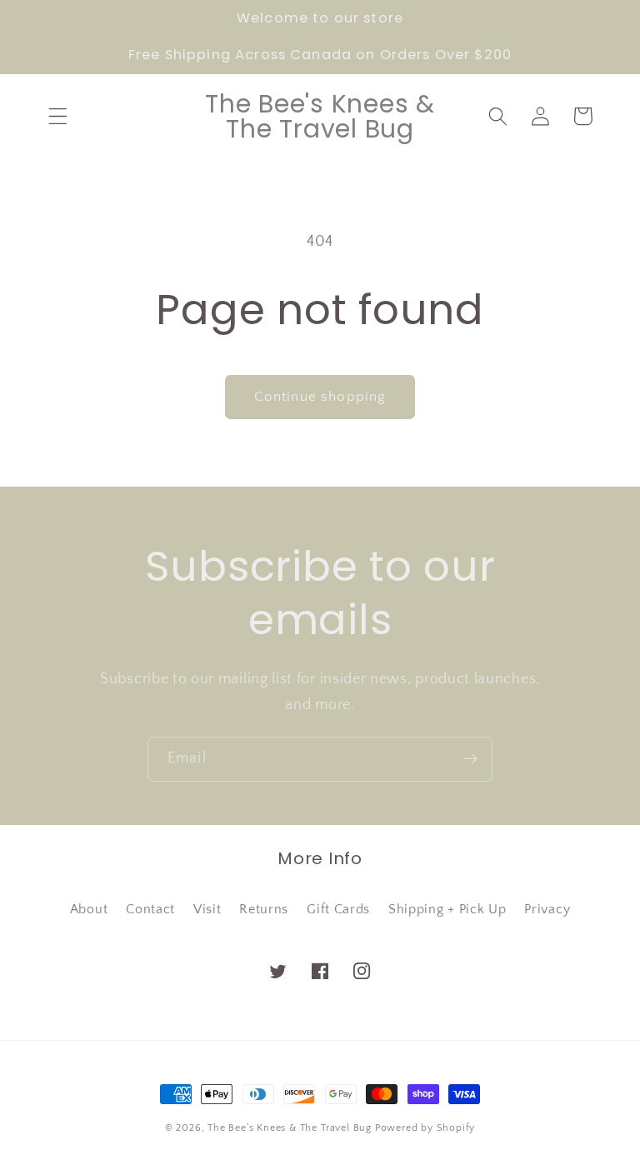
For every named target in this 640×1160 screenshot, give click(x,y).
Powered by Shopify (425, 1127)
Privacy (547, 909)
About (89, 909)
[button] (58, 116)
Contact (150, 909)
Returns (263, 909)
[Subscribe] (470, 759)
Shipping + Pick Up (447, 909)
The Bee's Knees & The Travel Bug (290, 1127)
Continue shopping (320, 396)
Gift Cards (338, 909)
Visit (207, 909)
